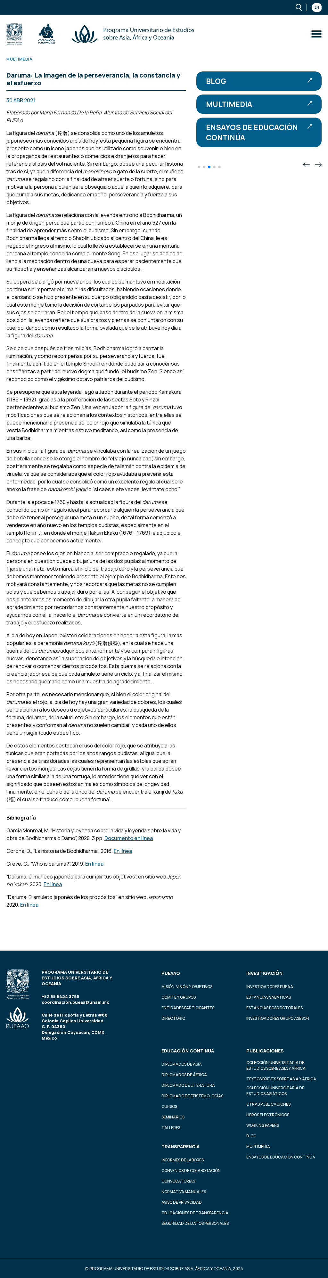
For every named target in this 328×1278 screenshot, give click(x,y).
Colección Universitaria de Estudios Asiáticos (275, 1090)
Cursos (169, 1106)
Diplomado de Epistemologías (192, 1096)
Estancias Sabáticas (268, 997)
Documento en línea (128, 838)
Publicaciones (265, 1051)
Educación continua (187, 1051)
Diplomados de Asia (181, 1064)
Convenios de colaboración (191, 1170)
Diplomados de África (184, 1074)
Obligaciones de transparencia (194, 1213)
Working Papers (262, 1125)
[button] (199, 167)
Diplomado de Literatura (188, 1085)
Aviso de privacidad (181, 1202)
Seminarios (172, 1117)
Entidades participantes (187, 1007)
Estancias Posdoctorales (274, 1007)
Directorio (173, 1018)
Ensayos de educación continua (280, 1157)
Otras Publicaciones (268, 1104)
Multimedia (229, 104)
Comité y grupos (178, 997)
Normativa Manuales (183, 1191)
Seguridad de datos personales (195, 1223)
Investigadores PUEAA (269, 986)
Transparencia (180, 1146)
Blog (216, 81)
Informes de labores (182, 1160)
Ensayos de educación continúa (252, 132)
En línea (123, 850)
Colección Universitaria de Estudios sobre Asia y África (276, 1065)
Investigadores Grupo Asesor (277, 1018)
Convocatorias (178, 1181)
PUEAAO (170, 973)
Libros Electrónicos (267, 1114)
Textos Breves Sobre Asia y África (281, 1079)
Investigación (264, 973)
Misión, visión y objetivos (186, 986)
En (317, 7)
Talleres (170, 1127)
